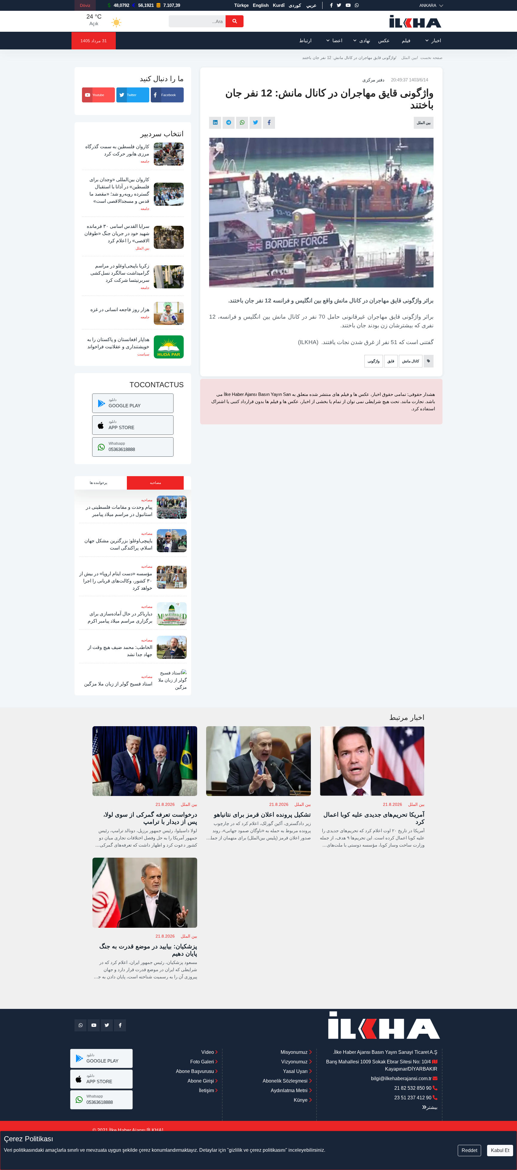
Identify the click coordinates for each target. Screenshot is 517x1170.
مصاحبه (146, 500)
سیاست (143, 354)
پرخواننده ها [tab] (98, 483)
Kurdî (279, 5)
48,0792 (121, 5)
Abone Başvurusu (195, 1071)
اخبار (436, 40)
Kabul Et (500, 1150)
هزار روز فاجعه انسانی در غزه (119, 309)
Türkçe (241, 5)
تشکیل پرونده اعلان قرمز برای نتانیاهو (262, 814)
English (261, 5)
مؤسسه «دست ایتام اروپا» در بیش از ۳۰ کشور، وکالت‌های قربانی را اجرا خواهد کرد (115, 581)
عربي (311, 5)
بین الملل (409, 57)
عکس (384, 40)
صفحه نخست (431, 57)
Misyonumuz (294, 1052)
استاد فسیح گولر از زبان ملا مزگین (118, 683)
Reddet (469, 1150)
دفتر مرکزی (373, 79)
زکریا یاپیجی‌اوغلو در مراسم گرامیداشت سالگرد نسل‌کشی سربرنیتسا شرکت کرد (119, 273)
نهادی (364, 40)
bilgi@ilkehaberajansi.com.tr (401, 1078)
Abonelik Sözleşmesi (285, 1080)
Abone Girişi (201, 1080)
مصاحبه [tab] (155, 483)
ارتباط (305, 40)
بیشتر (431, 1107)
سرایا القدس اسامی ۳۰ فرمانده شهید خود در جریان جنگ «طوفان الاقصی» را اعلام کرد (116, 233)
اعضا (337, 40)
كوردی (295, 5)
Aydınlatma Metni (289, 1090)
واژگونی (374, 361)
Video (208, 1052)
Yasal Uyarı (295, 1071)
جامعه (145, 161)
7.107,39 (171, 5)
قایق (390, 361)
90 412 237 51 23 (412, 1097)
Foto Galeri (202, 1061)
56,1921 (146, 5)
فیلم (406, 40)
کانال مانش (410, 361)
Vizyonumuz (294, 1061)
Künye (301, 1100)
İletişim (207, 1090)
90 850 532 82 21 (412, 1088)
